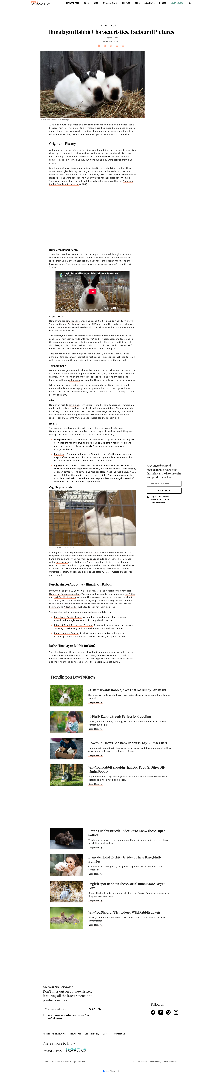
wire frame (62, 562)
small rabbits (73, 320)
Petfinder (54, 606)
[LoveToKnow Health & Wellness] (76, 1049)
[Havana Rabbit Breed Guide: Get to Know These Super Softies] (66, 838)
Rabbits (117, 26)
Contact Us (119, 1033)
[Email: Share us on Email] (117, 46)
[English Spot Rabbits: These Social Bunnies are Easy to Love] (66, 891)
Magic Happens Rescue (66, 633)
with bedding (113, 568)
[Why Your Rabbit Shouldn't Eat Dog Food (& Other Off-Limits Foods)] (66, 775)
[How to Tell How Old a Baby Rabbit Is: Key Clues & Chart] (66, 748)
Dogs (86, 3)
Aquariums (149, 3)
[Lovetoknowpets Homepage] (40, 3)
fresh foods (101, 414)
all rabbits (74, 380)
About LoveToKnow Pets (55, 1033)
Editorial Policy (92, 1033)
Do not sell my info (139, 1061)
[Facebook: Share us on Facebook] (99, 46)
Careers (106, 1033)
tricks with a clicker (72, 391)
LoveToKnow (177, 3)
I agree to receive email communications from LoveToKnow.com (160, 500)
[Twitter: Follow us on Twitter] (161, 1012)
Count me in (164, 491)
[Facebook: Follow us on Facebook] (153, 1012)
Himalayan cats (100, 335)
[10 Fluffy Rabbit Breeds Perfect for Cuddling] (66, 722)
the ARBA (130, 594)
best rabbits (62, 373)
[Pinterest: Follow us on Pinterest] (169, 1012)
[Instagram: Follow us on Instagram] (176, 1012)
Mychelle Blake (112, 38)
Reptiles (126, 3)
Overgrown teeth (63, 439)
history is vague (76, 159)
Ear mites (59, 454)
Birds (137, 3)
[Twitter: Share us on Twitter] (105, 46)
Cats (96, 3)
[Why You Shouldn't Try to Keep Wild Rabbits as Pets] (66, 918)
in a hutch (94, 552)
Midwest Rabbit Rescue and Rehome (73, 625)
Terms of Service (170, 1061)
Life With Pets (72, 3)
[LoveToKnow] (52, 1049)
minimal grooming (72, 353)
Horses (162, 3)
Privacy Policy (155, 1061)
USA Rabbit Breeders (65, 597)
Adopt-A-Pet (70, 606)
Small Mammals (110, 3)
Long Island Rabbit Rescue (68, 617)
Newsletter (75, 1033)
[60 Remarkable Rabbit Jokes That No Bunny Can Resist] (66, 695)
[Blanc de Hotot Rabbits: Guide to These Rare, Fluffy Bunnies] (66, 865)
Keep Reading (95, 702)
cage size (91, 558)
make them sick (110, 417)
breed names (86, 257)
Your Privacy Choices (113, 1071)
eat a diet (74, 405)
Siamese (82, 335)
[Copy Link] (123, 46)
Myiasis (58, 465)
